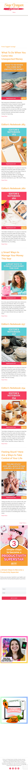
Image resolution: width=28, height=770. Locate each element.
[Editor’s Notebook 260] (14, 210)
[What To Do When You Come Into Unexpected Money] (14, 81)
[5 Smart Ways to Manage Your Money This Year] (14, 280)
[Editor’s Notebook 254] (14, 410)
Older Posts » (23, 523)
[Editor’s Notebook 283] (14, 146)
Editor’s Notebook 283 (13, 124)
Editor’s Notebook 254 (13, 388)
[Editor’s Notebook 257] (14, 346)
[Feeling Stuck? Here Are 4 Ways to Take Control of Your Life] (14, 480)
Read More (4, 116)
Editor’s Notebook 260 (13, 188)
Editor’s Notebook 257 (13, 324)
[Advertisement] (14, 30)
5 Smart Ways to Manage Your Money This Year (12, 255)
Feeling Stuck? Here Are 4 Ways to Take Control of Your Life (12, 455)
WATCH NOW (14, 598)
